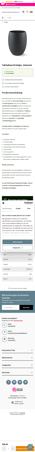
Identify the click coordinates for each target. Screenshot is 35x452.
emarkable (22, 412)
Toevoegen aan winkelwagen (25, 448)
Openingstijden (18, 320)
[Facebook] (8, 382)
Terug (6, 22)
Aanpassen (16, 247)
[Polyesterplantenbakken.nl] (10, 12)
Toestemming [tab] (6, 208)
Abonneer (26, 307)
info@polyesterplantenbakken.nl (17, 333)
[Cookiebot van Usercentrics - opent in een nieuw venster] (25, 203)
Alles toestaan (17, 242)
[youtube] (25, 382)
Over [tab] (29, 208)
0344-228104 (11, 326)
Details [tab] (18, 208)
